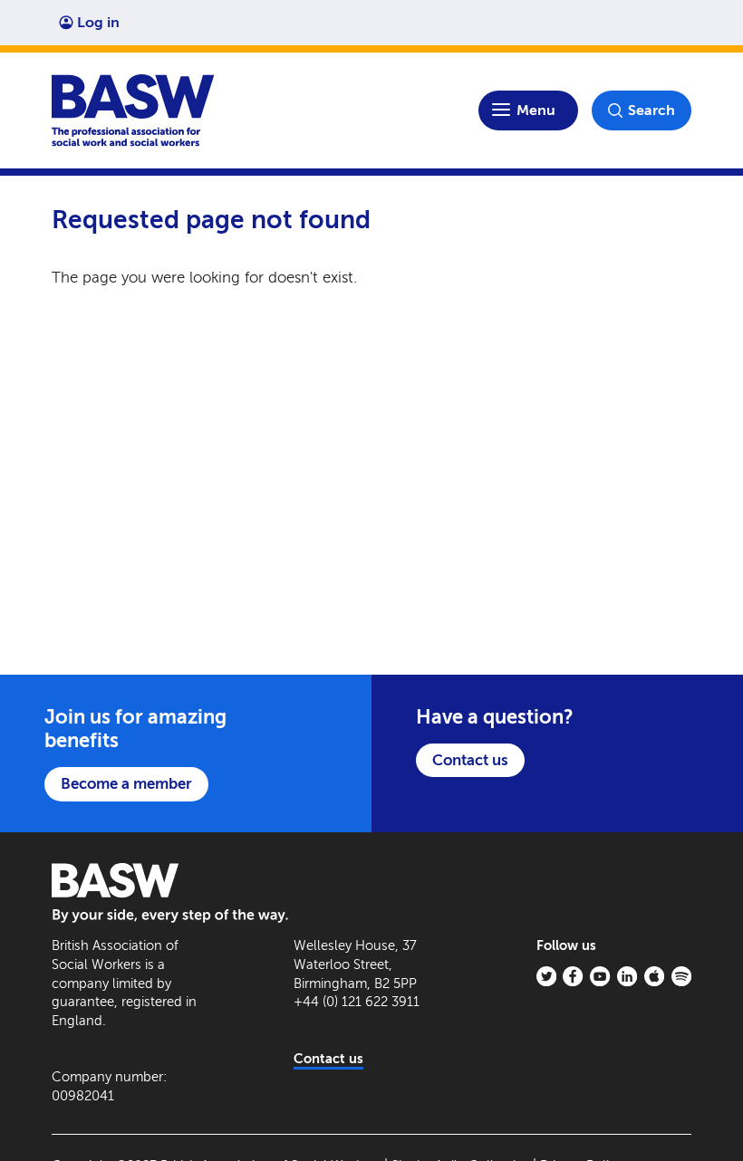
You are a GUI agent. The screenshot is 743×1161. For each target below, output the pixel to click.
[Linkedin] (627, 976)
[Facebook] (573, 976)
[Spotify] (681, 976)
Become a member (126, 783)
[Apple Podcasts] (654, 976)
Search (651, 110)
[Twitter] (546, 976)
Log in (98, 22)
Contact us (470, 760)
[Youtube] (600, 976)
